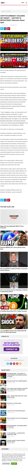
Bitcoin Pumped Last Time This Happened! (17, 418)
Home (3, 11)
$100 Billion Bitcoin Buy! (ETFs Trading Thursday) (13, 311)
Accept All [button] (14, 463)
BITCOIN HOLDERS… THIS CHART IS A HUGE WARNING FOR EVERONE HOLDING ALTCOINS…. (17, 375)
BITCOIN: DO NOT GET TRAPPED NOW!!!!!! (17, 381)
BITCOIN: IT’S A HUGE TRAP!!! (14, 403)
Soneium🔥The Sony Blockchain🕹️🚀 (16, 410)
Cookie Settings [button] (6, 463)
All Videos (8, 11)
